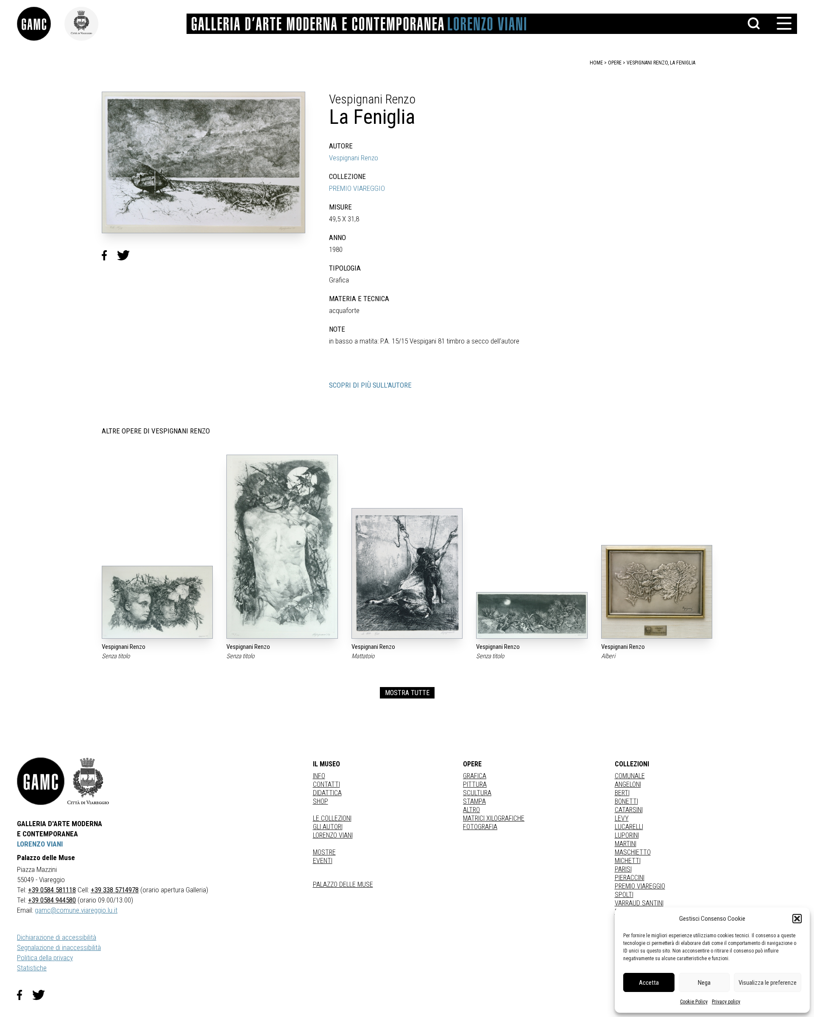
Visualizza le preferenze (768, 982)
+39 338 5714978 (115, 890)
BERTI (622, 793)
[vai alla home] (40, 781)
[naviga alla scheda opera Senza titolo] (157, 602)
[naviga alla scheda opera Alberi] (657, 591)
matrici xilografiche (493, 818)
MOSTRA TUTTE (407, 693)
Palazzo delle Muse (343, 884)
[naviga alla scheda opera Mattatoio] (407, 573)
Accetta (649, 982)
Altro (471, 810)
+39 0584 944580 (52, 900)
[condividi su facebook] (109, 255)
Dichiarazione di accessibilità (56, 937)
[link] (40, 24)
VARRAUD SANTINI (639, 903)
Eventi (322, 861)
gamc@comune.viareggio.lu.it (76, 910)
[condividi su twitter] (127, 255)
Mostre (324, 852)
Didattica (327, 793)
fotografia (480, 827)
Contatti (326, 784)
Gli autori (328, 827)
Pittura (475, 784)
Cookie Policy (694, 1002)
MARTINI (625, 844)
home (596, 63)
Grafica (474, 776)
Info (319, 776)
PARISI (623, 869)
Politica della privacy (45, 957)
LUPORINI (627, 835)
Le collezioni (332, 818)
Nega (704, 982)
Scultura (477, 793)
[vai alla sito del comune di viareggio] (88, 781)
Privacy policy (726, 1002)
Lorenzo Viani (333, 835)
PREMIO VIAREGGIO (357, 188)
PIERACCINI (629, 878)
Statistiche (32, 968)
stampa (474, 801)
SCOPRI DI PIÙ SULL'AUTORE (370, 385)
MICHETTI (628, 861)
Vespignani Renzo (353, 158)
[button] (797, 918)
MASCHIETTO (633, 852)
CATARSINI (629, 810)
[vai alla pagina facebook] (24, 995)
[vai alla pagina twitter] (42, 995)
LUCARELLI (629, 827)
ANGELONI (628, 784)
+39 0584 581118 (52, 890)
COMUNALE (630, 776)
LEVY (622, 818)
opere (615, 63)
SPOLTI (624, 895)
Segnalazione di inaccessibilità (59, 947)
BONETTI (626, 801)
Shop (320, 801)
